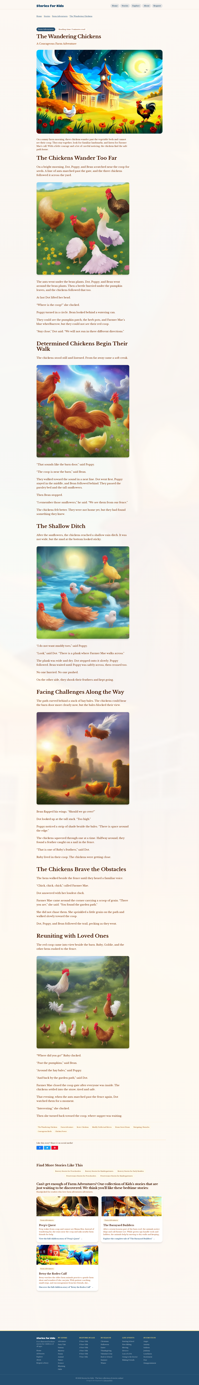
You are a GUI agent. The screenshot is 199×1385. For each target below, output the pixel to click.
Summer (104, 1360)
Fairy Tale (62, 1344)
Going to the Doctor (130, 1357)
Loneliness (148, 1354)
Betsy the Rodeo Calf (53, 1273)
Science (61, 1363)
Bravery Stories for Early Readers (131, 1171)
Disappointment (150, 1363)
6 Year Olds (83, 1354)
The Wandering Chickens (81, 16)
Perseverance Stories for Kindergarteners (116, 1176)
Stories (125, 6)
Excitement (148, 1357)
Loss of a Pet (127, 1354)
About (146, 6)
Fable (60, 1369)
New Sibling (126, 1344)
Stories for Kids (50, 6)
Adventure (62, 1341)
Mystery (61, 1351)
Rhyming (61, 1366)
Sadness (147, 1348)
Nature (60, 1360)
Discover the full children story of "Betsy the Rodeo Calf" (66, 1287)
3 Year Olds (83, 1344)
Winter (103, 1363)
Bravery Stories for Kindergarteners (99, 1171)
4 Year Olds (83, 1348)
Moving (125, 1348)
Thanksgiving (106, 1351)
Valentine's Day (106, 1354)
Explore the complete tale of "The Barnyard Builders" (129, 1239)
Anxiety (146, 1344)
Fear (145, 1360)
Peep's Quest (47, 1225)
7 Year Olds (83, 1357)
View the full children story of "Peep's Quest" (60, 1239)
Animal (61, 1357)
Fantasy (61, 1348)
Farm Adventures (60, 16)
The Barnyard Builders (118, 1225)
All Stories (40, 1354)
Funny (60, 1354)
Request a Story (42, 1363)
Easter (103, 1348)
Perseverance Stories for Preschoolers (81, 1176)
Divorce (125, 1351)
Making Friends (128, 1360)
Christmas (105, 1341)
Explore (136, 6)
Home (115, 6)
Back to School (106, 1357)
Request (157, 6)
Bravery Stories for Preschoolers (68, 1171)
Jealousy (147, 1351)
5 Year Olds (83, 1351)
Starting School (128, 1341)
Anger (146, 1341)
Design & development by (99, 1380)
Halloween (105, 1344)
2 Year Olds (83, 1341)
